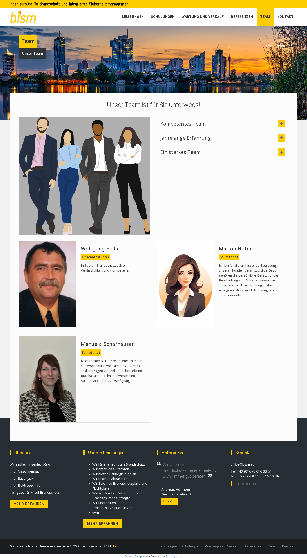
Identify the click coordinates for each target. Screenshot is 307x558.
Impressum (246, 483)
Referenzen (242, 16)
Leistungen (133, 16)
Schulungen (163, 16)
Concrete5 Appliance (137, 556)
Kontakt (285, 16)
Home (268, 46)
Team (265, 16)
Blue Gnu (169, 501)
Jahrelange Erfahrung (185, 137)
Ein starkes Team (180, 151)
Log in (118, 546)
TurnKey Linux (174, 556)
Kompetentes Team (183, 123)
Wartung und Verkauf (203, 16)
